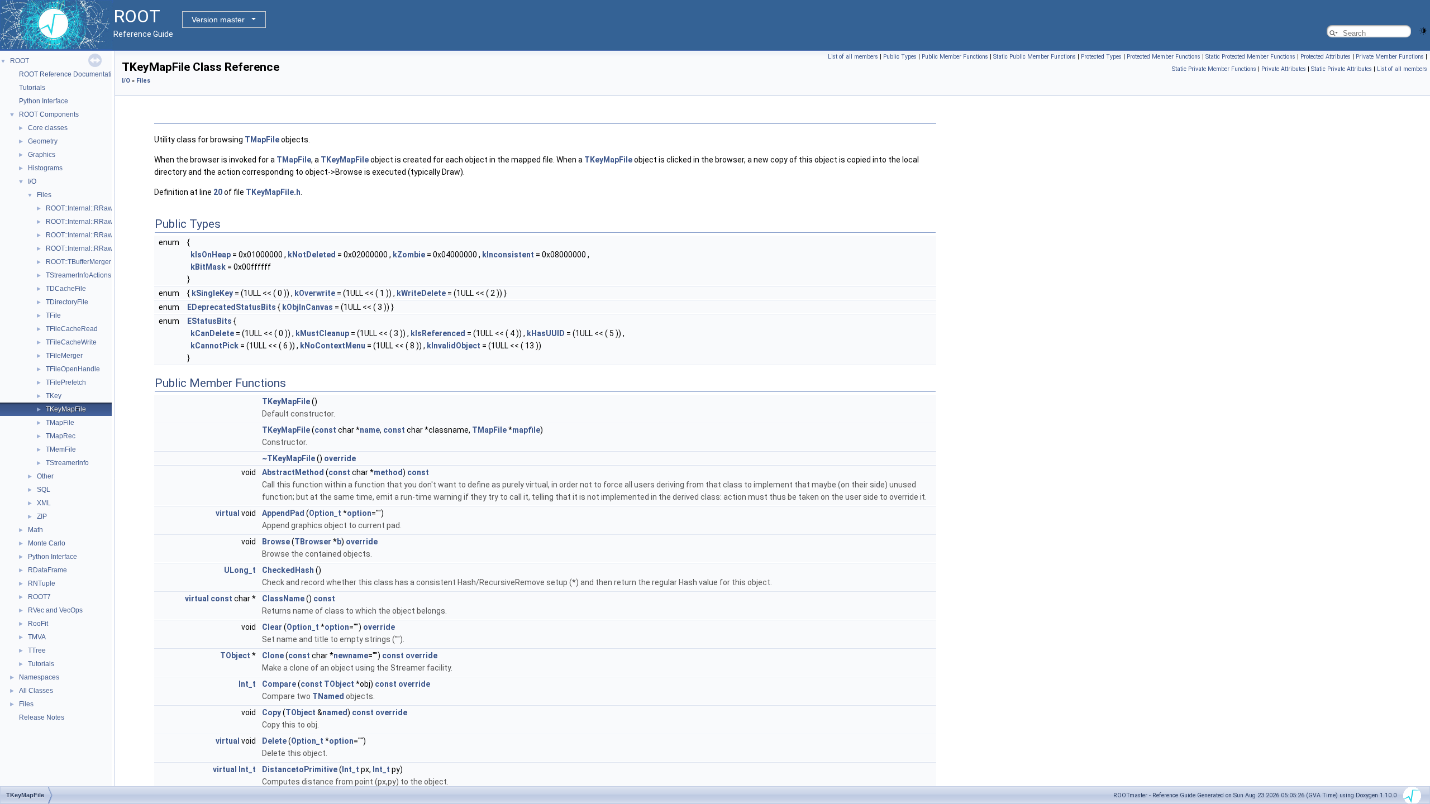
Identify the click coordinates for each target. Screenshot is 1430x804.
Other (45, 476)
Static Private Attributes (1341, 69)
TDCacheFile (66, 289)
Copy (271, 712)
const (325, 429)
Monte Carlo (46, 543)
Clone (273, 655)
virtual (228, 513)
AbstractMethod (293, 472)
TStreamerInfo (67, 463)
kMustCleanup (322, 333)
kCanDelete (212, 333)
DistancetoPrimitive (299, 769)
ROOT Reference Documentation (69, 74)
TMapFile (60, 423)
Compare (279, 683)
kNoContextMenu (332, 345)
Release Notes (41, 717)
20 (217, 192)
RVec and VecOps (55, 610)
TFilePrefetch (66, 382)
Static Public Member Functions (1034, 56)
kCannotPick (214, 345)
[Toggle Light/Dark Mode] (1423, 30)
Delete (274, 740)
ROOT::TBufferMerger (78, 262)
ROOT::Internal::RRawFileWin (91, 248)
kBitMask (208, 266)
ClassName (283, 598)
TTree (37, 650)
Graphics (41, 155)
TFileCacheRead (72, 329)
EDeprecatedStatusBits (231, 307)
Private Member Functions (1390, 56)
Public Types (900, 56)
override (340, 458)
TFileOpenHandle (73, 369)
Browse (276, 541)
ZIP (42, 516)
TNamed (328, 696)
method (388, 472)
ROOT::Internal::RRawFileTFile (92, 222)
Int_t (247, 683)
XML (44, 503)
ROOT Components (49, 114)
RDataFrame (47, 570)
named (334, 712)
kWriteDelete (421, 293)
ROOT (19, 61)
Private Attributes (1283, 69)
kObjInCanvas (307, 307)
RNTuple (41, 583)
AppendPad (283, 513)
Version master (218, 19)
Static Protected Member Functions (1250, 56)
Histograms (45, 168)
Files (44, 195)
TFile (53, 315)
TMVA (37, 637)
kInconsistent (508, 254)
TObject (235, 655)
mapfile (526, 429)
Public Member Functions (955, 56)
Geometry (43, 141)
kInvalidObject (453, 345)
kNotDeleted (312, 254)
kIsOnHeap (210, 254)
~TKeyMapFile (288, 458)
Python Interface (43, 101)
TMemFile (61, 449)
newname (350, 655)
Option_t (325, 513)
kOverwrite (314, 293)
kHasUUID (546, 333)
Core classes (48, 128)
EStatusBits (209, 321)
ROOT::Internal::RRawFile (85, 208)
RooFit (38, 624)
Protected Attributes (1325, 56)
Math (35, 530)
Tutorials (32, 88)
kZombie (409, 254)
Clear (272, 627)
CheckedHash (288, 570)
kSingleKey (212, 293)
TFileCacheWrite (71, 342)
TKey (53, 396)
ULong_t (240, 570)
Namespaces (39, 677)
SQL (43, 490)
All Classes (36, 691)
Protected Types (1101, 56)
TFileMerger (64, 356)
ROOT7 (39, 597)
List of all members (853, 56)
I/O (32, 181)
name (370, 429)
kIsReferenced (438, 333)
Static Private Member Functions (1214, 69)
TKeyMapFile (66, 409)
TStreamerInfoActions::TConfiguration (103, 275)
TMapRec (60, 436)
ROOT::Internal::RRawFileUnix (92, 235)
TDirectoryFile (67, 302)
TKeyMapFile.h (273, 192)
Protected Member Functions (1163, 56)
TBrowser (312, 541)
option (359, 513)
